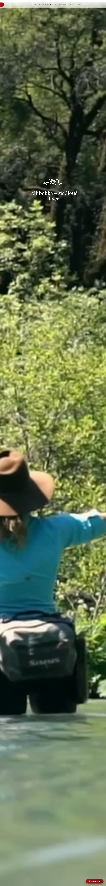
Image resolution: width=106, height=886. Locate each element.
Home (35, 4)
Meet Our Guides (62, 4)
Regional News (70, 4)
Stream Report (48, 4)
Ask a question (96, 881)
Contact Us (78, 4)
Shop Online (41, 4)
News (55, 4)
